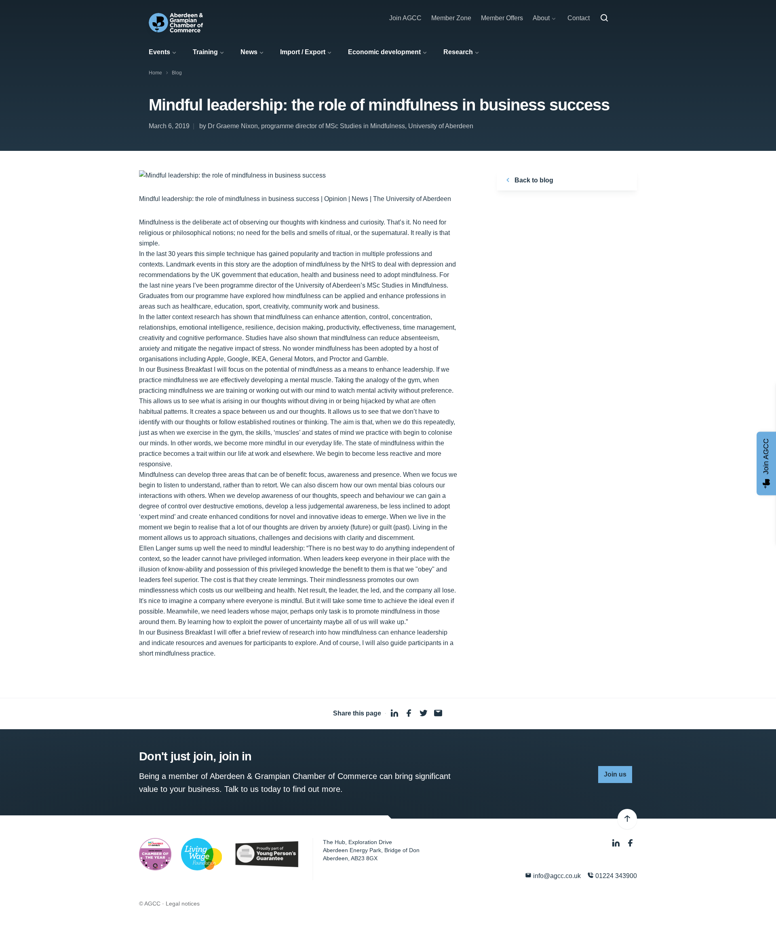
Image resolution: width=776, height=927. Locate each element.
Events (159, 52)
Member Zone (451, 18)
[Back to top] (627, 819)
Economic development (384, 52)
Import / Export (302, 52)
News (248, 52)
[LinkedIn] (616, 843)
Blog (177, 73)
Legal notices (183, 903)
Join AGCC (405, 18)
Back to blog (533, 180)
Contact (578, 18)
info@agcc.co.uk (556, 875)
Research (458, 52)
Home (155, 73)
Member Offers (502, 18)
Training (205, 52)
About (541, 18)
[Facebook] (630, 843)
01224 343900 (615, 875)
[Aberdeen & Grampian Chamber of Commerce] (176, 22)
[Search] (604, 18)
